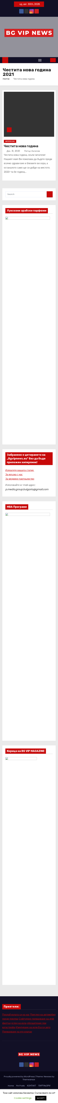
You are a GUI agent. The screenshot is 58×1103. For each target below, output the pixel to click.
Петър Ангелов (32, 150)
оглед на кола (18, 1023)
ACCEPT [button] (41, 1098)
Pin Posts (20, 1085)
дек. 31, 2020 (14, 150)
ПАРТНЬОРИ (44, 1085)
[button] (46, 60)
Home (6, 78)
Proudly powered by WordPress (19, 1076)
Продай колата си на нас (16, 1014)
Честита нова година (21, 146)
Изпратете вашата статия (19, 470)
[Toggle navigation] (40, 60)
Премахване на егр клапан (17, 1031)
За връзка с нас (14, 474)
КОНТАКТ (31, 1085)
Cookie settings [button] (23, 1098)
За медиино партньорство (19, 479)
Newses (47, 1076)
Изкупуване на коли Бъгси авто (33, 1027)
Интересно (10, 141)
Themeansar (29, 1079)
